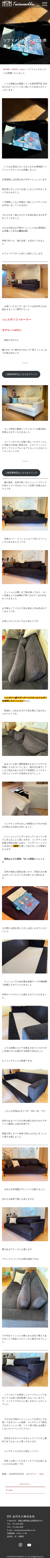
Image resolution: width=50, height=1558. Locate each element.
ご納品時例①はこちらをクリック (21, 374)
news (41, 1474)
